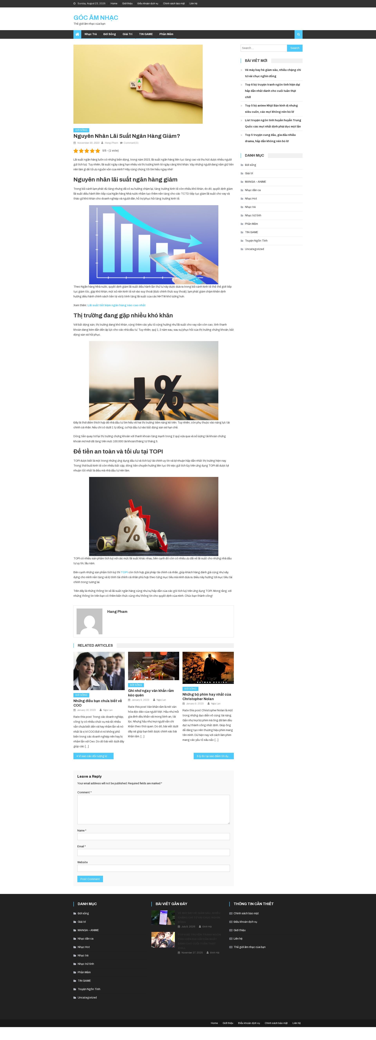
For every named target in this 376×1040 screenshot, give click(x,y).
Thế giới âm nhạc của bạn (250, 947)
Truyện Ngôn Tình (256, 240)
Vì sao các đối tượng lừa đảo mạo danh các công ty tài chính (96, 756)
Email (81, 846)
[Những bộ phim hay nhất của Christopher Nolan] (208, 668)
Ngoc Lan (108, 710)
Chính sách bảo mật (174, 3)
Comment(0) (131, 143)
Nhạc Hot (251, 198)
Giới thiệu (127, 3)
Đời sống (109, 34)
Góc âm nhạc (95, 17)
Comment (84, 792)
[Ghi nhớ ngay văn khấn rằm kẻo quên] (153, 666)
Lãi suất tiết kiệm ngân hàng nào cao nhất (117, 305)
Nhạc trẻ (91, 34)
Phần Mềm (166, 34)
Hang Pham (111, 143)
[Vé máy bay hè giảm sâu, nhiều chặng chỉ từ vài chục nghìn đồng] (163, 917)
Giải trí (127, 34)
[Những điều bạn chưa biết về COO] (99, 671)
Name (81, 830)
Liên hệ (193, 3)
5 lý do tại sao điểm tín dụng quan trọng (215, 756)
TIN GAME (146, 34)
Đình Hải (207, 926)
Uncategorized (254, 249)
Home (114, 3)
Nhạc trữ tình (253, 215)
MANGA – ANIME (255, 181)
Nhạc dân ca (253, 190)
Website (82, 862)
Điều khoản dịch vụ (147, 3)
